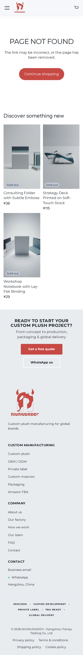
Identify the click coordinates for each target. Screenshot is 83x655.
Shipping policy (29, 647)
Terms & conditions (53, 640)
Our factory (17, 520)
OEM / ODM (17, 462)
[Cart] (76, 8)
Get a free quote (41, 349)
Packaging (16, 484)
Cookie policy (55, 647)
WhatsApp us (42, 362)
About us (15, 512)
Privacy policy (23, 640)
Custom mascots (21, 477)
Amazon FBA (18, 492)
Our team (15, 535)
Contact (14, 550)
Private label (17, 469)
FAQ (11, 543)
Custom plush (19, 454)
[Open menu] (7, 7)
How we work (18, 527)
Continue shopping (41, 74)
